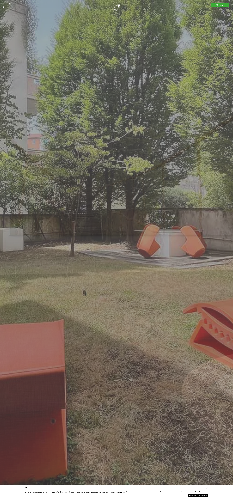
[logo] (116, 7)
